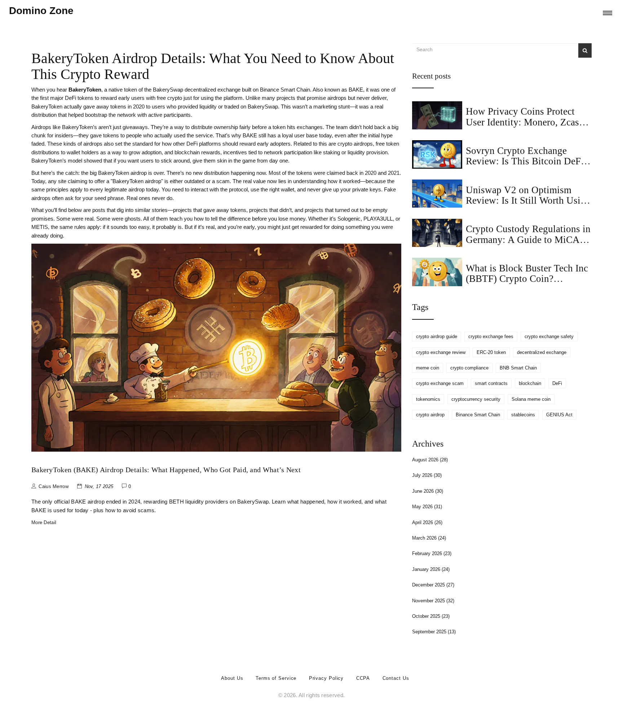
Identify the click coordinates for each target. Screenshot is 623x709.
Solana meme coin (531, 399)
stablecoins (523, 414)
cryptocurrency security (475, 399)
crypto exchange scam (440, 383)
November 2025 (433, 600)
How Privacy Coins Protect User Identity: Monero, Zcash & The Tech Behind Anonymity (525, 127)
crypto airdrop (430, 414)
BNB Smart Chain (518, 368)
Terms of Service (276, 678)
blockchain (530, 383)
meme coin (427, 368)
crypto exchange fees (490, 336)
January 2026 (431, 569)
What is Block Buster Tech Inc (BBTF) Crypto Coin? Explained (527, 279)
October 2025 (431, 616)
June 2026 (427, 491)
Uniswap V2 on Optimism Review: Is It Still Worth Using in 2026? (528, 201)
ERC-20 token (491, 352)
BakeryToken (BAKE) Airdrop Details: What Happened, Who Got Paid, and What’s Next (166, 470)
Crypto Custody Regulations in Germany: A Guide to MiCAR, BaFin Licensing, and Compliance (528, 244)
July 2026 (427, 475)
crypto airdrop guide (436, 336)
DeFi (557, 383)
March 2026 (429, 538)
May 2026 (427, 506)
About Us (232, 678)
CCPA (363, 678)
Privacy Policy (326, 678)
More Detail (43, 522)
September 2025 (434, 631)
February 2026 (431, 553)
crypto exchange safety (549, 336)
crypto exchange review (440, 352)
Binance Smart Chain (478, 414)
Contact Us (396, 678)
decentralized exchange (541, 352)
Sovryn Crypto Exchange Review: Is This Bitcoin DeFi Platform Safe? (525, 161)
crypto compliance (469, 368)
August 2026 (430, 459)
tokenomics (428, 399)
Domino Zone (41, 10)
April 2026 (427, 522)
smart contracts (491, 383)
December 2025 (433, 585)
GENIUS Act (559, 414)
